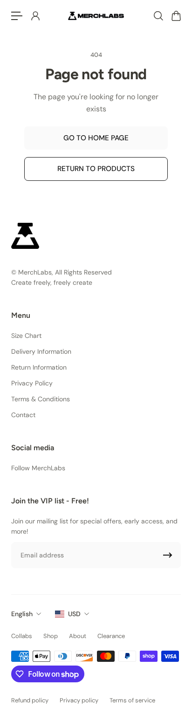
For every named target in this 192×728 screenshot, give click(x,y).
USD (74, 614)
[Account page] (35, 16)
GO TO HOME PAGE (96, 138)
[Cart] (176, 16)
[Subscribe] (168, 555)
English (22, 614)
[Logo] (96, 15)
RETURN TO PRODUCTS (96, 168)
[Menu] (16, 16)
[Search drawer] (158, 16)
